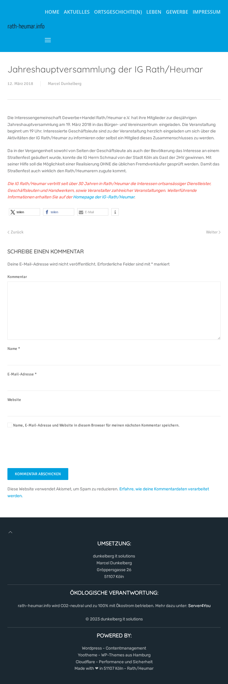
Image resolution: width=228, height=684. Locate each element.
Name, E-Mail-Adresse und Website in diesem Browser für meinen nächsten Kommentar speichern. (95, 425)
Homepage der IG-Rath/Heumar (103, 197)
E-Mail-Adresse (22, 374)
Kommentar (17, 276)
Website (14, 399)
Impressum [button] (207, 12)
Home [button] (52, 12)
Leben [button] (154, 12)
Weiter (212, 232)
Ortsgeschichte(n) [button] (118, 12)
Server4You (199, 605)
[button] (48, 40)
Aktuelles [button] (77, 12)
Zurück (17, 232)
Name (13, 348)
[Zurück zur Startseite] (26, 26)
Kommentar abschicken (38, 474)
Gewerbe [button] (177, 12)
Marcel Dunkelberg (64, 83)
